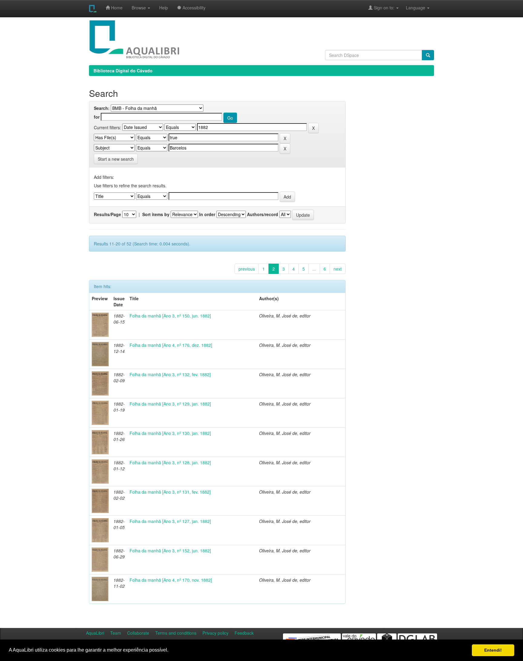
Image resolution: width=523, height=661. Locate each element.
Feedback (244, 633)
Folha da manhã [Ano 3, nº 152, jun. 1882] (170, 551)
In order (207, 214)
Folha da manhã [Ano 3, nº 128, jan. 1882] (170, 462)
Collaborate (138, 633)
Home (116, 8)
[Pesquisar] (428, 55)
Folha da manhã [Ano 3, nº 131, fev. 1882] (170, 492)
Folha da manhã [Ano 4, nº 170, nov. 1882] (171, 580)
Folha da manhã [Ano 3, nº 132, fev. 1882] (170, 374)
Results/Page (107, 214)
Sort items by (155, 214)
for (97, 117)
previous (246, 269)
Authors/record (262, 214)
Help (163, 8)
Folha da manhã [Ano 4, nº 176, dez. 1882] (171, 345)
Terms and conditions (175, 633)
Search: (102, 108)
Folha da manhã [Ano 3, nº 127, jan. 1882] (170, 521)
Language (412, 8)
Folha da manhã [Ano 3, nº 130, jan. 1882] (170, 433)
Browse (139, 8)
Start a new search (116, 159)
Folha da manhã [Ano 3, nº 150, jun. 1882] (170, 316)
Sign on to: (384, 8)
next (338, 269)
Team (115, 633)
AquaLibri (95, 633)
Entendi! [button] (493, 650)
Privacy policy (215, 633)
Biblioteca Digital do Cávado (123, 70)
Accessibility (193, 8)
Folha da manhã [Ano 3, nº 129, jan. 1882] (170, 404)
